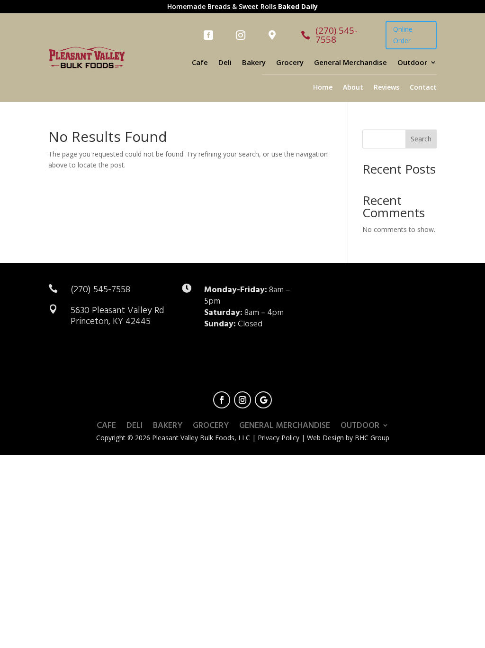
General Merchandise (350, 63)
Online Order (403, 35)
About (353, 88)
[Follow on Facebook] (221, 399)
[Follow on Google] (263, 399)
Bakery (254, 63)
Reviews (386, 88)
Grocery (290, 63)
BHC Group (372, 437)
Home (322, 88)
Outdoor (412, 63)
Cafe (200, 63)
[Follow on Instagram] (242, 399)
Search (421, 138)
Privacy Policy (278, 437)
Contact (423, 88)
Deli (225, 63)
